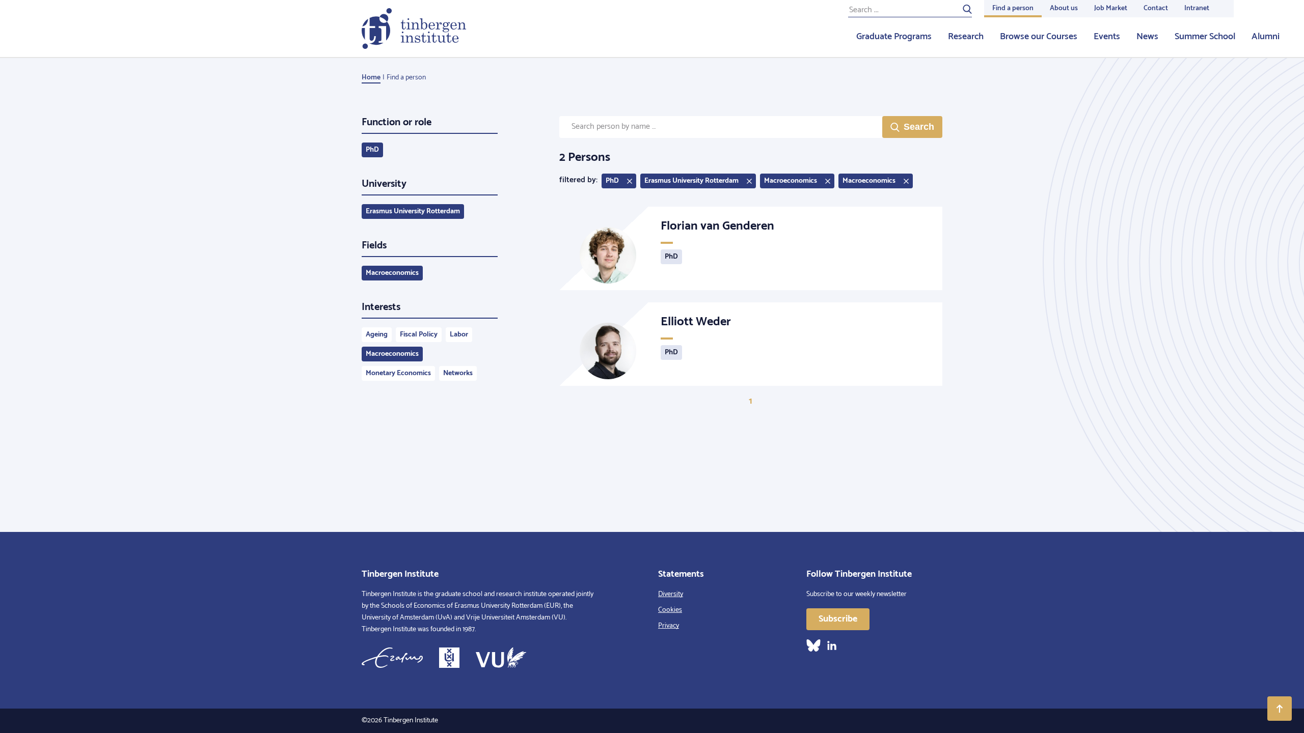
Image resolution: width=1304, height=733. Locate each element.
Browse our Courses (1038, 36)
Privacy (668, 626)
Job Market (1110, 8)
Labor (459, 335)
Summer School (1205, 36)
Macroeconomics (392, 273)
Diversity (670, 594)
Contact (1156, 8)
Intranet (1196, 8)
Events (1107, 36)
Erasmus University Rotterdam (413, 211)
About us (1064, 8)
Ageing (377, 335)
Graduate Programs (894, 36)
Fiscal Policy (419, 335)
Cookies (670, 610)
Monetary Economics (398, 373)
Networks (458, 373)
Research (966, 36)
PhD (372, 150)
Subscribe (838, 619)
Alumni (1266, 36)
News (1147, 36)
